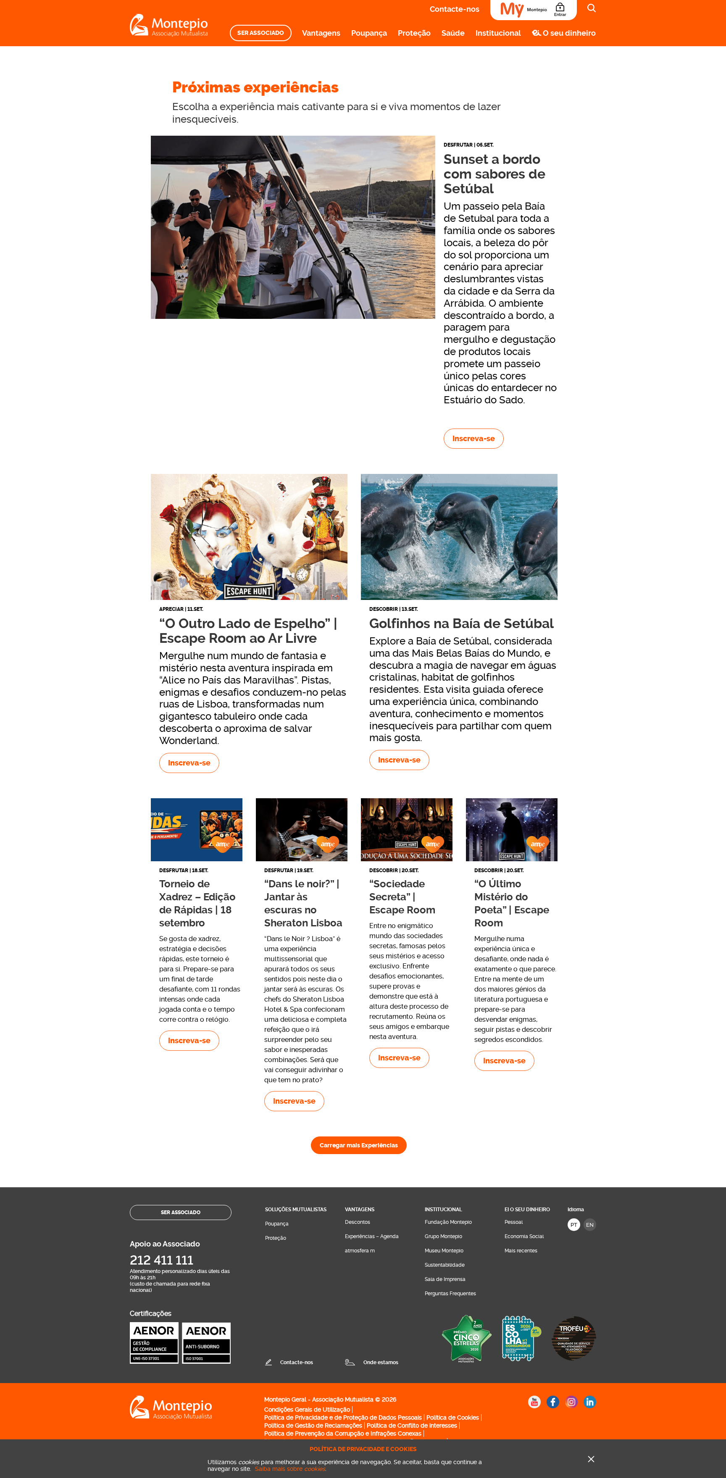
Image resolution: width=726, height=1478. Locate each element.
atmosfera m (360, 1251)
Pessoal (514, 1222)
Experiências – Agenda (372, 1236)
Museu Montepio (444, 1251)
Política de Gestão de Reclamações (313, 1425)
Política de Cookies (452, 1417)
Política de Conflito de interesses (412, 1425)
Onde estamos (380, 1362)
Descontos (357, 1222)
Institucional (498, 33)
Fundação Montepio (448, 1222)
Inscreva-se (473, 438)
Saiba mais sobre (290, 1468)
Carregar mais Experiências (359, 1145)
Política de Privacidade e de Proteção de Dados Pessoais (343, 1417)
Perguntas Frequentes (450, 1294)
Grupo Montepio (443, 1236)
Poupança (369, 33)
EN (590, 1225)
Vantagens (321, 33)
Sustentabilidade (445, 1265)
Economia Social (524, 1236)
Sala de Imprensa (445, 1279)
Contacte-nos (454, 9)
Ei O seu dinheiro (527, 1209)
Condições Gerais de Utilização (307, 1409)
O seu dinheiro (569, 33)
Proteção (414, 33)
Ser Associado (260, 33)
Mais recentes (521, 1251)
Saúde (453, 33)
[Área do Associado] (533, 10)
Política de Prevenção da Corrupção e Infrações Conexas (342, 1433)
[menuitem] (261, 33)
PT (574, 1225)
